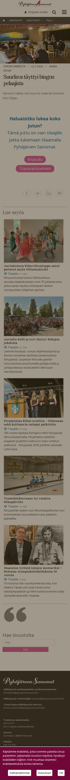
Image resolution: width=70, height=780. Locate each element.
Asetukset (44, 773)
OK (61, 773)
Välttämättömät (20, 773)
